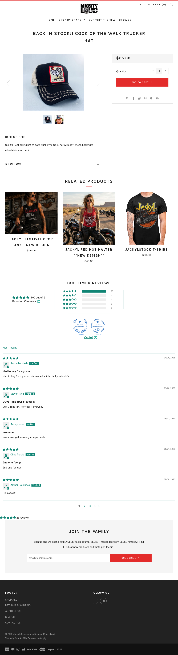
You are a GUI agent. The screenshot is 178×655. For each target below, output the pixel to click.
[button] (47, 119)
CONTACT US (13, 622)
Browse (125, 19)
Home (51, 19)
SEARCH (10, 616)
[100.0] (80, 326)
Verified (88, 337)
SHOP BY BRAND (70, 19)
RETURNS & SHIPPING (18, 605)
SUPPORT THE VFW (102, 19)
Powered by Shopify (37, 638)
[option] (53, 82)
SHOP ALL (11, 599)
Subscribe (129, 558)
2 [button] (84, 506)
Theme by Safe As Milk (16, 638)
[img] (11, 358)
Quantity (121, 71)
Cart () (159, 4)
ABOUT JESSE (13, 611)
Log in (145, 4)
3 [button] (90, 506)
